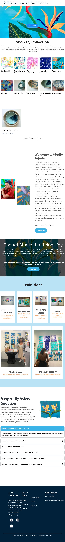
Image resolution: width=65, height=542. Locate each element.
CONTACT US (44, 3)
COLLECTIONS (40, 2)
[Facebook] (11, 520)
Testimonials (35, 498)
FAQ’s (33, 501)
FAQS (34, 3)
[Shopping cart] (60, 3)
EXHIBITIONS (24, 3)
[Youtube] (11, 526)
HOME (21, 2)
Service (24, 508)
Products (34, 506)
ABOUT (29, 2)
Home (24, 500)
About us (25, 504)
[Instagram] (18, 520)
